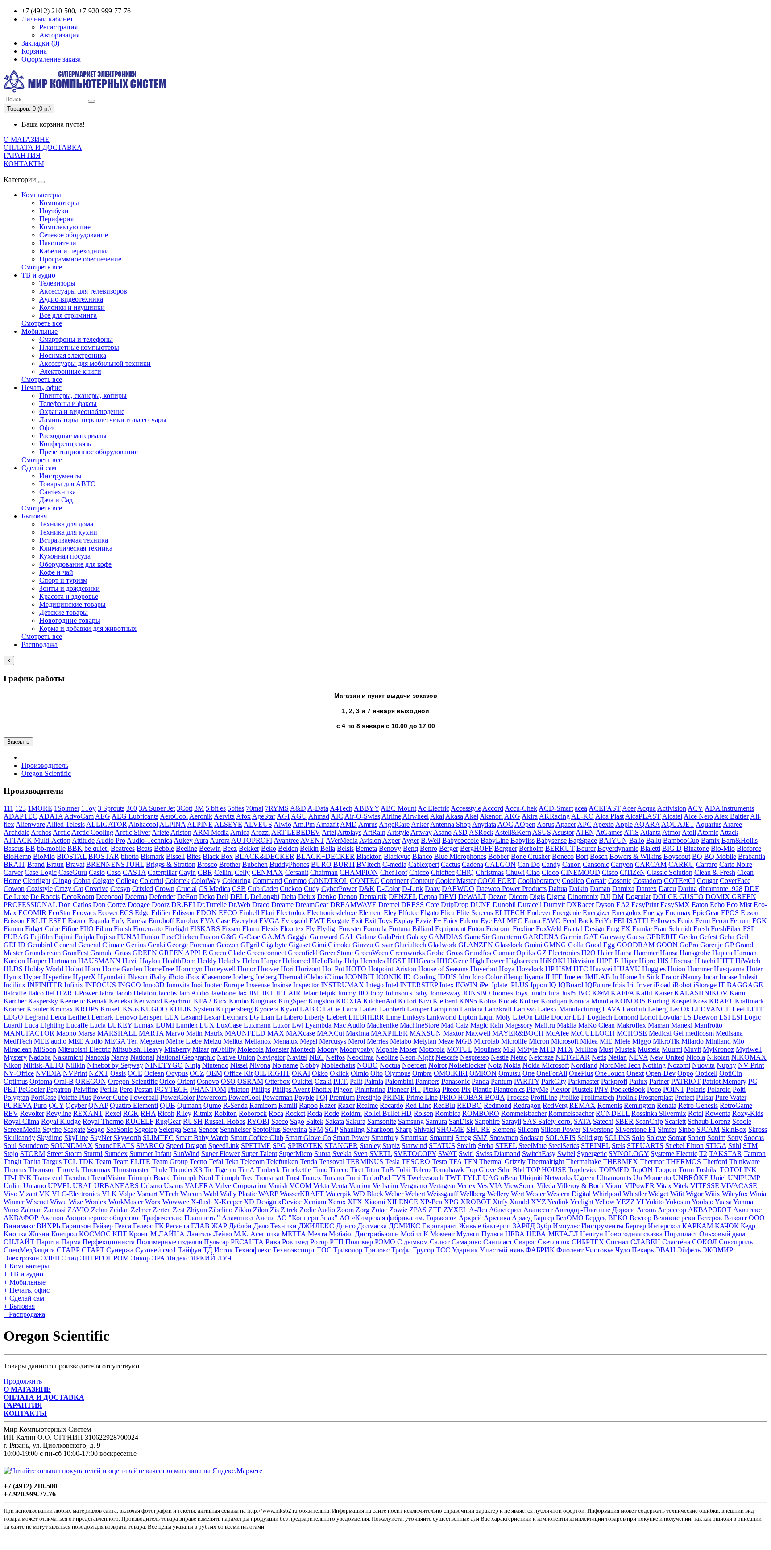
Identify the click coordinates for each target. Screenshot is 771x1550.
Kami (737, 993)
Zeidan (119, 1210)
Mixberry (177, 1049)
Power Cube (110, 1097)
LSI (724, 1017)
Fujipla (84, 937)
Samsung (411, 1121)
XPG (451, 1202)
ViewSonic (519, 1185)
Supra (322, 1153)
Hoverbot (483, 969)
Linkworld (441, 1017)
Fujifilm (41, 937)
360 (131, 808)
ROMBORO (480, 1113)
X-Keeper (228, 1202)
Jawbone (223, 993)
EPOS (730, 912)
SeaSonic (119, 1129)
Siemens (504, 1129)
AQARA (647, 824)
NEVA (638, 1057)
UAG (491, 1177)
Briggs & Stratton (170, 864)
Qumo (212, 1105)
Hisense (682, 961)
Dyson (605, 904)
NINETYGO (164, 1065)
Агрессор (672, 1210)
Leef (738, 1009)
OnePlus (581, 1073)
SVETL (380, 1153)
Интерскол (664, 1226)
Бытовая (34, 516)
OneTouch (610, 1073)
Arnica (239, 832)
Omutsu (509, 1073)
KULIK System (191, 1009)
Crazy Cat (68, 888)
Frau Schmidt (673, 928)
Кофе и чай (56, 572)
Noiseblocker (467, 1065)
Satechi (603, 1121)
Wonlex (96, 1202)
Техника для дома (66, 524)
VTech (168, 1194)
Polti (739, 1089)
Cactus (450, 864)
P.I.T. (340, 1081)
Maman (658, 1025)
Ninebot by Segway (115, 1065)
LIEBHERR (366, 1017)
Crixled (142, 888)
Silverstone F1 (635, 1129)
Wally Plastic (238, 1194)
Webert (415, 1194)
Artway (421, 832)
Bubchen (255, 864)
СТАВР (68, 1250)
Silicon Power (560, 1129)
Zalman (31, 1210)
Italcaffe (15, 993)
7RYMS (277, 808)
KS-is (131, 1009)
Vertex (466, 1185)
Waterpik (338, 1194)
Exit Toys (378, 920)
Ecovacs (84, 912)
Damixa (623, 888)
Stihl (734, 1145)
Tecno (198, 1161)
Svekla (342, 1153)
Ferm (702, 920)
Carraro (706, 864)
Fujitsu (105, 937)
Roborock (253, 1113)
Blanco (422, 856)
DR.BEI (183, 904)
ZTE (435, 1210)
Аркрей (470, 1218)
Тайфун (190, 1250)
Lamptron (444, 1009)
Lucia (98, 1025)
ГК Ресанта (172, 1226)
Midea (589, 1041)
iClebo (313, 977)
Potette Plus (74, 1097)
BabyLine (495, 840)
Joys (521, 993)
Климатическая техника (75, 548)
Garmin (571, 937)
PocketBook (627, 1089)
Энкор (140, 1258)
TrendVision (108, 1177)
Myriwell (749, 1049)
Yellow (605, 1202)
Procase (518, 1097)
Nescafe (446, 1057)
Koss (700, 1001)
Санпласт (497, 1242)
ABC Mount (398, 808)
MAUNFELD (245, 1033)
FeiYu (603, 920)
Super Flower (220, 1153)
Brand (36, 864)
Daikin (578, 888)
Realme (367, 1105)
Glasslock (508, 945)
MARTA (151, 1033)
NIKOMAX (749, 1057)
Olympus (397, 1073)
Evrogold (294, 920)
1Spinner (66, 808)
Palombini (399, 1081)
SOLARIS (560, 1137)
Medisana (729, 1033)
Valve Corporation (241, 1185)
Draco (260, 904)
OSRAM (250, 1081)
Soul (10, 1145)
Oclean (154, 1073)
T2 (703, 1153)
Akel (471, 816)
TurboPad (376, 1177)
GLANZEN (475, 945)
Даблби (240, 1226)
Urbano (151, 1185)
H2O (588, 953)
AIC (337, 816)
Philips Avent (291, 1089)
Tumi (353, 1177)
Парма (71, 1242)
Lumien (187, 1025)
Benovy (390, 848)
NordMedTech (620, 1065)
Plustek (582, 1089)
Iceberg (243, 977)
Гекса (123, 1226)
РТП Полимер (351, 1242)
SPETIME (256, 1145)
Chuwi (515, 872)
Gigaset (299, 945)
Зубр (544, 1226)
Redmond (497, 1105)
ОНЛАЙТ (19, 1242)
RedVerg (555, 1105)
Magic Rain (486, 1025)
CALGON (500, 864)
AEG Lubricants (135, 816)
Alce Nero (698, 816)
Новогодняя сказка (634, 1234)
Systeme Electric (674, 1153)
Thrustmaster (130, 1169)
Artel (329, 832)
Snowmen (503, 1137)
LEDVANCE (711, 1009)
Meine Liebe (184, 1041)
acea (581, 808)
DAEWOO (458, 888)
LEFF (755, 1009)
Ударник (465, 1250)
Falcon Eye (476, 920)
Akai (437, 816)
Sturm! (93, 1153)
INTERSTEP (419, 985)
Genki (156, 945)
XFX (355, 1202)
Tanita (32, 1161)
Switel (566, 1153)
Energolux (626, 912)
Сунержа (119, 1250)
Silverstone (597, 1129)
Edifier (160, 912)
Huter (754, 969)
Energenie (566, 912)
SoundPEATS (114, 1145)
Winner (14, 1202)
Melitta (233, 1041)
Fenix (685, 920)
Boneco (563, 856)
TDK (86, 1161)
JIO (363, 993)
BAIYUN (613, 840)
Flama (251, 928)
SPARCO (150, 1145)
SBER (624, 1121)
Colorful (151, 880)
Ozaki (323, 1081)
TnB (387, 1169)
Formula (375, 928)
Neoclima (360, 1057)
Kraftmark (749, 1001)
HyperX (84, 977)
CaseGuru (72, 872)
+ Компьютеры (26, 1266)
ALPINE (200, 824)
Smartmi (441, 1137)
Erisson (14, 920)
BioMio (44, 856)
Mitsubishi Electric (84, 1049)
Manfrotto (708, 1025)
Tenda (308, 1161)
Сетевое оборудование (73, 235)
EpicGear (705, 912)
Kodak (508, 1001)
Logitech (599, 1017)
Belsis (345, 848)
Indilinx (14, 985)
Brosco (207, 864)
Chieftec (443, 872)
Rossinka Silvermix (658, 1113)
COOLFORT (496, 880)
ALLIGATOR (106, 824)
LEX (172, 1017)
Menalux (285, 1041)
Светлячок (554, 1242)
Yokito (654, 1202)
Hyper (32, 977)
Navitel (297, 1057)
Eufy (118, 920)
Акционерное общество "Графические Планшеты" (143, 1218)
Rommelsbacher (571, 1113)
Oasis (118, 1073)
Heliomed (296, 961)
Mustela (649, 1049)
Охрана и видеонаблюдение (81, 411)
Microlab (486, 1041)
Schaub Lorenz (709, 1121)
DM (618, 896)
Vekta (321, 1185)
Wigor (694, 1194)
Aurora (220, 840)
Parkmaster (583, 1081)
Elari (267, 912)
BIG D (672, 848)
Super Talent (259, 1153)
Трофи (401, 1250)
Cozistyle (39, 888)
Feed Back (578, 920)
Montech (302, 1049)
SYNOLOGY (629, 1153)
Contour (422, 880)
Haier (605, 953)
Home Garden (122, 969)
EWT (317, 920)
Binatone (696, 848)
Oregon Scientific (46, 773)
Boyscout (676, 856)
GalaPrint (391, 937)
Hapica (722, 953)
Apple (624, 824)
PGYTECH (171, 1089)
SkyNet (101, 1137)
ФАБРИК (540, 1250)
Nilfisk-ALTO (43, 1065)
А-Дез (478, 1210)
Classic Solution (669, 872)
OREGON (90, 1081)
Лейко (222, 1234)
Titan (372, 1169)
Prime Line (422, 1097)
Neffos (335, 1057)
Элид (70, 1258)
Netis (599, 1057)
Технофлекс (253, 1250)
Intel (392, 985)
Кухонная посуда (65, 556)
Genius (136, 945)
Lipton (467, 1017)
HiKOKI (552, 961)
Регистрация (58, 27)
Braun (55, 864)
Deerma (136, 896)
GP (729, 945)
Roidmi (351, 1113)
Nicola (695, 1057)
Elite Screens (474, 912)
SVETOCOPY (415, 1153)
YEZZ (625, 1202)
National (142, 1057)
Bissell (175, 856)
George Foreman (191, 945)
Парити (47, 1242)
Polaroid (719, 1089)
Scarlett (675, 1121)
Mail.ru (545, 1025)
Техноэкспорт (294, 1250)
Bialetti (650, 848)
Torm (686, 1169)
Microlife (514, 1041)
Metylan (424, 1041)
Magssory (519, 1025)
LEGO (13, 1017)
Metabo (400, 1041)
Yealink (558, 1202)
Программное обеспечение (80, 259)
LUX (207, 1025)
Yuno (11, 1210)
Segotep (145, 1129)
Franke (642, 928)
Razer (327, 1105)
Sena (190, 1129)
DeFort (187, 896)
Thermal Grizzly (502, 1161)
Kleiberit (445, 1001)
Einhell (249, 912)
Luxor (281, 1025)
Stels (618, 1145)
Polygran (16, 1097)
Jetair (310, 993)
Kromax (61, 1009)
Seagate (74, 1129)
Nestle (500, 1057)
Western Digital (569, 1194)
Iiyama (533, 977)
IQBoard (570, 985)
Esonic (77, 920)
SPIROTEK (305, 1145)
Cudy (311, 888)
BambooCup (681, 840)
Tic (208, 1169)
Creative (96, 888)
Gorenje (711, 945)
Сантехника (57, 492)
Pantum (501, 1081)
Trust (293, 1177)
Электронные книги (70, 371)
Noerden (414, 1065)
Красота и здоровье (68, 596)
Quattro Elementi (134, 1105)
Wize (76, 1202)
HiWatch (747, 961)
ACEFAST (605, 808)
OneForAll (551, 1073)
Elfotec (408, 912)
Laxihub (634, 1009)
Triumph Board (149, 1177)
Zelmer (141, 1210)
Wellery (498, 1194)
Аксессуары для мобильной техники (95, 363)
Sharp (403, 1129)
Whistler (635, 1194)
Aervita (224, 816)
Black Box (218, 856)
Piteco (451, 1089)
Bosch (599, 856)
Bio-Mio (723, 848)
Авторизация (59, 35)
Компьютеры (41, 195)
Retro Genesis (698, 1105)
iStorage (705, 985)
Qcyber (76, 1105)
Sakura (355, 1121)
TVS (399, 1177)
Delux (306, 896)
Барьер (544, 1218)
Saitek (314, 1121)
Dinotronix (583, 896)
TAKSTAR (725, 1153)
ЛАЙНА (171, 1234)
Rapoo (308, 1105)
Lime (393, 1017)
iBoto (176, 977)
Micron (539, 1041)
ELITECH (510, 912)
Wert (517, 1194)
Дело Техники (275, 1226)
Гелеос (143, 1226)
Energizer (596, 912)
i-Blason (136, 977)
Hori (287, 969)
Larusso (525, 1009)
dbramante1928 (720, 888)
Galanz (366, 937)
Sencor (208, 1129)
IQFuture (598, 985)
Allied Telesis (65, 824)
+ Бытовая (19, 1306)
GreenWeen (371, 953)
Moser (408, 1049)
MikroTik (666, 1041)
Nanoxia (97, 1057)
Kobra (488, 1001)
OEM (214, 1073)
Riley (183, 1113)
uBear (509, 1177)
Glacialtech (410, 945)
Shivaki (424, 1129)
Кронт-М (143, 1234)
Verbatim (385, 1185)
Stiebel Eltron (684, 1145)
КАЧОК (727, 1226)
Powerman (277, 1097)
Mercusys (332, 1041)
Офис (47, 427)
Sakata (334, 1121)
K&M (600, 993)
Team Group (170, 1161)
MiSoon (44, 1049)
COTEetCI (679, 880)
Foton (476, 928)
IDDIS (447, 977)
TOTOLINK (738, 1169)
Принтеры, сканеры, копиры (83, 395)
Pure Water (730, 1097)
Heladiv (229, 961)
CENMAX (267, 872)
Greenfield (303, 953)
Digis (537, 896)
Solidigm (590, 1137)
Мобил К (414, 1234)
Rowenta (717, 1113)
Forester (350, 928)
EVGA (269, 920)
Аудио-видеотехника (71, 299)
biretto (130, 856)
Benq (410, 848)
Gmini (533, 945)
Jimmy (346, 993)
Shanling (352, 1129)
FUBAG (16, 937)
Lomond (626, 1017)
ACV (695, 808)
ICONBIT (359, 977)
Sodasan (531, 1137)
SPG (279, 1145)
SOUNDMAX (71, 1145)
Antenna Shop (450, 824)
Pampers (427, 1081)
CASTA (134, 872)
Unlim (12, 1185)
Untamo (34, 1185)
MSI (509, 1049)
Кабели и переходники (74, 251)
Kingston (321, 1001)
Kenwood (148, 1001)
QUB (167, 1105)
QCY (56, 1105)
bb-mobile (51, 848)
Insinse (281, 985)
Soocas (754, 1137)
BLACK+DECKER (325, 856)
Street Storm (64, 1153)
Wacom (191, 1194)
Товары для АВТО (67, 484)
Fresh (701, 928)
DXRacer (580, 904)
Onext (635, 1073)
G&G (229, 937)
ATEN (585, 832)
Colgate (103, 880)
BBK (75, 848)
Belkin (309, 848)
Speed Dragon (186, 1145)
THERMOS (683, 1161)
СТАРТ (93, 1250)
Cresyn (120, 888)
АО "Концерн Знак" (307, 1218)
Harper (36, 961)
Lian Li (271, 1017)
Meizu (212, 1041)
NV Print (751, 1065)
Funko (150, 937)
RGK (131, 1113)
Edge (142, 912)
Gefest (708, 937)
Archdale (16, 832)
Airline (391, 816)
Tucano (333, 1177)
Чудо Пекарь (634, 1250)
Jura (554, 993)
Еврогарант (439, 1226)
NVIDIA (48, 1073)
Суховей (148, 1250)
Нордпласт (680, 1234)
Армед (522, 1218)
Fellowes (663, 920)
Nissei (239, 1065)
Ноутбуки (54, 211)
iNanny (690, 977)
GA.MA (274, 937)
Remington (639, 1105)
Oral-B (64, 1081)
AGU (299, 816)
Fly (310, 928)
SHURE (478, 1129)
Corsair (596, 880)
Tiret (356, 1169)
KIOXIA (348, 1001)
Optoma (40, 1081)
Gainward (324, 937)
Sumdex (116, 1153)
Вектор (640, 1218)
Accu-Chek (521, 808)
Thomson (41, 1169)
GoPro (689, 945)
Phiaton (238, 1089)
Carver (13, 872)
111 (8, 808)
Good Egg (600, 945)
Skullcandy (19, 1137)
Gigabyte (274, 945)
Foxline (523, 928)
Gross (454, 953)
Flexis (269, 928)
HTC (580, 969)
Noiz (495, 1065)
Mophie (387, 1049)
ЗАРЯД (524, 1226)
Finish (122, 928)
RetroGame (736, 1105)
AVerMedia (342, 840)
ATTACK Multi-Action (37, 840)
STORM (32, 1153)
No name (285, 1065)
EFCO (228, 912)
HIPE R (608, 961)
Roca (276, 1113)
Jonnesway (445, 993)
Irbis (619, 985)
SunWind (186, 1153)
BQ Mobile (720, 856)
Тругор (423, 1250)
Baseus (14, 848)
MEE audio (50, 1041)
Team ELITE (131, 1161)
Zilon (260, 1210)
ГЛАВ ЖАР (209, 1226)
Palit (356, 1081)
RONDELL (613, 1113)
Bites (194, 856)
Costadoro (647, 880)
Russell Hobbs (224, 1121)
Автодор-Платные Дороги (595, 1210)
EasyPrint (645, 904)
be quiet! (96, 848)
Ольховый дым (722, 1234)
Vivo (10, 1194)
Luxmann (257, 1025)
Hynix (12, 977)
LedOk (680, 1009)
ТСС (443, 1250)
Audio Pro (110, 840)
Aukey (183, 840)
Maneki (681, 1025)
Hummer (699, 969)
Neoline (387, 1057)
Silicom (528, 1129)
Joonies (502, 993)
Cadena (472, 864)
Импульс (566, 1226)
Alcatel (672, 816)
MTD (547, 1049)
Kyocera (266, 1009)
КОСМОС (95, 1234)
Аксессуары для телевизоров (83, 291)
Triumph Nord (193, 1177)
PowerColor (177, 1097)
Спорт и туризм (63, 580)
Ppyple (304, 1097)
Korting (658, 1001)
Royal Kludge (61, 1121)
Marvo (175, 1033)
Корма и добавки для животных (88, 628)
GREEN (145, 953)
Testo (439, 1161)
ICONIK (389, 977)
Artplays (349, 832)
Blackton (369, 856)
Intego (375, 985)
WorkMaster (125, 1202)
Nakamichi (68, 1057)
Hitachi (705, 961)
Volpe (127, 1194)
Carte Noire (735, 864)
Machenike (382, 1025)
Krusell (110, 1009)
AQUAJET (677, 824)
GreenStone (336, 953)
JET (268, 993)
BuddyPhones (289, 864)
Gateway (612, 937)
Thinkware (744, 1161)
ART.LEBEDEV (295, 832)
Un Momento (652, 1177)
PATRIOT (686, 1081)
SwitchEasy (538, 1153)
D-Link (412, 888)
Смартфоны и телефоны (76, 339)
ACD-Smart (556, 808)
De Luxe (16, 896)
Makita (566, 1025)
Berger (448, 848)
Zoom (345, 1210)
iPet (484, 985)
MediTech (18, 1041)
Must (606, 1049)
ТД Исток (218, 1250)
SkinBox (733, 1129)
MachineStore (419, 1025)
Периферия (56, 219)
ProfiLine (544, 1097)
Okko (320, 1073)
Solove (656, 1137)
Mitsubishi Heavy (137, 1049)
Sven (360, 1153)
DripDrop (454, 904)
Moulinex (487, 1049)
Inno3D (154, 985)
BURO (321, 864)
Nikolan (718, 1057)
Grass (123, 953)
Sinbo (686, 1129)
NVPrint (75, 1073)
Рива (272, 1242)
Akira (530, 816)
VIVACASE (739, 1185)
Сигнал (617, 1242)
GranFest (75, 953)
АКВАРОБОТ (709, 1210)
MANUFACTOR (29, 1033)
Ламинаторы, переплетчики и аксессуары (102, 419)
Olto (376, 1073)
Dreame (282, 904)
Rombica (447, 1113)
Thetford (715, 1161)
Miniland (718, 1041)
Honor (246, 969)
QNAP (98, 1105)
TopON (642, 1169)
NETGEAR (572, 1057)
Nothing (654, 1065)
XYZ (538, 1202)
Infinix (73, 985)
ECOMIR (32, 912)
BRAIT (14, 864)
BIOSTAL (72, 856)
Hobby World (44, 969)
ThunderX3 (185, 1169)
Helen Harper (261, 961)
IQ (552, 985)
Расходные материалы (73, 435)
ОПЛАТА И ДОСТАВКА (43, 147)
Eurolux (187, 920)
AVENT (312, 840)
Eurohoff (161, 920)
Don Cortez (109, 904)
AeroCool (174, 816)
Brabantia (751, 856)
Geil (742, 937)
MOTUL (459, 1049)
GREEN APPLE (183, 953)
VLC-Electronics (76, 1194)
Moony (327, 1049)
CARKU (681, 864)
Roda (314, 1113)
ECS (126, 912)
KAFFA (622, 993)
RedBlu (444, 1105)
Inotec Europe (224, 985)
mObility (223, 1049)
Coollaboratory (539, 880)
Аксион (52, 1218)
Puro (40, 1105)
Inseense (258, 985)
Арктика (497, 1218)
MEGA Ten (121, 1041)
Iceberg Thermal (279, 977)
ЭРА (158, 1258)
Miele (622, 1041)
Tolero (421, 1169)
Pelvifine (85, 1089)
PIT (415, 1089)
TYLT (472, 1177)
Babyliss (522, 840)
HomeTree (159, 969)
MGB (464, 1041)
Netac (518, 1057)
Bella (327, 848)
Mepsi (308, 1041)
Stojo (11, 1153)
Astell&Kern (513, 832)
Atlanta (650, 832)
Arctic (61, 832)
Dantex (646, 888)
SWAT (447, 1153)
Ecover (108, 912)
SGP (331, 1129)
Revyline (58, 1113)
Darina (687, 888)
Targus (52, 1161)
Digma (556, 896)
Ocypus (177, 1073)
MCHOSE (632, 1033)
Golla (576, 945)
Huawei (601, 969)
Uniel (718, 1177)
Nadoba (40, 1057)
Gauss (635, 937)
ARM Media (211, 832)
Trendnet (76, 1177)
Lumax (144, 1025)
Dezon (497, 896)
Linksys (413, 1017)
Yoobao (702, 1202)
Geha (726, 937)
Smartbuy (384, 1137)
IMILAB (597, 977)
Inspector (306, 985)
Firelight (176, 928)
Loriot (648, 1017)
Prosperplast (655, 1097)
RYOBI (258, 1121)
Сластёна (676, 1242)
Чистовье (599, 1250)
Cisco (610, 872)
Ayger (410, 840)
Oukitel (302, 1081)
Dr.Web (239, 904)
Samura (436, 1121)
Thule (159, 1169)
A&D (298, 808)
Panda (480, 1081)
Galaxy (416, 937)
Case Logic (41, 872)
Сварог (525, 1242)
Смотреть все (41, 267)
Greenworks (407, 953)
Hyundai (110, 977)
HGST (396, 961)
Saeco (279, 1121)
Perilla (109, 1089)
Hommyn (189, 969)
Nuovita (703, 1065)
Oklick (339, 1073)
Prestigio (368, 1097)
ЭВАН (665, 1250)
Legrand (37, 1017)
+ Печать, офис (27, 1290)
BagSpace (582, 840)
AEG (102, 816)
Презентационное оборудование (88, 452)
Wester (535, 1194)
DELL (239, 896)
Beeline (186, 848)
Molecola (250, 1049)
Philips (260, 1089)
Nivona (259, 1065)
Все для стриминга (68, 315)
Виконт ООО (744, 1218)
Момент (442, 1234)
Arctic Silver (132, 832)
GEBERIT (661, 937)
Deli (222, 896)
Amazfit (327, 824)
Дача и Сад (56, 500)
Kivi (425, 1001)
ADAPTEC (20, 816)
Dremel (388, 904)
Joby (376, 993)
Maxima (357, 1033)
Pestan (143, 1089)
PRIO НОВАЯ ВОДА (472, 1097)
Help (351, 961)
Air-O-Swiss (362, 816)
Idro (464, 977)
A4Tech (341, 808)
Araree (732, 824)
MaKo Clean (596, 1025)
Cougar (707, 880)
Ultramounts (614, 1177)
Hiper (629, 961)
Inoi (197, 985)
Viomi (614, 1185)
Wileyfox (735, 1194)
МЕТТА (294, 1234)
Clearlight (36, 880)
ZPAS (418, 1210)
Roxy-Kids (747, 1113)
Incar (710, 977)
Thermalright (545, 1161)
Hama (623, 953)
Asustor (563, 832)
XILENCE (402, 1202)
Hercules (372, 961)
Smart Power (351, 1137)
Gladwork (442, 945)
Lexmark (235, 1017)
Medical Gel (666, 1033)
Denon (347, 896)
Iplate (499, 985)
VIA (495, 1185)
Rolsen (423, 1113)
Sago (297, 1121)
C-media (394, 864)
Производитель (44, 765)
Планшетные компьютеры (79, 347)
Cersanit (296, 872)
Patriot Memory (724, 1081)
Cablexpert (423, 864)
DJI (605, 896)
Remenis (609, 1105)
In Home (624, 977)
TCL (70, 1161)
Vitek (680, 1185)
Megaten (152, 1041)
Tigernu (225, 1169)
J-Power (85, 993)
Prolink (626, 1097)
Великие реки (674, 1218)
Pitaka (431, 1089)
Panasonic (455, 1081)
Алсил (265, 1218)
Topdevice (582, 1169)
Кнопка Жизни (27, 1234)
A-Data (317, 808)
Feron (720, 920)
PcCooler (31, 1089)
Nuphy (726, 1065)
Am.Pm (304, 824)
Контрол (64, 1234)
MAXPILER (389, 1033)
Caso (114, 872)
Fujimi (63, 937)
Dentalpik (373, 896)
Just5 (568, 993)
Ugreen (584, 1177)
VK (44, 1194)
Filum (103, 928)
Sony (734, 1137)
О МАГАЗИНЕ (27, 139)
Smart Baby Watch (201, 1137)
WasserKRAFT (302, 1194)
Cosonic (619, 880)
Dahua (557, 888)
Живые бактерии (485, 1226)
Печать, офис (41, 387)
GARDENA (541, 937)
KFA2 (202, 1001)
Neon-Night (417, 1057)
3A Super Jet (157, 808)
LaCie (331, 1009)
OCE (135, 1073)
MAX (275, 1033)
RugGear (168, 1121)
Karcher (15, 1001)
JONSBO (476, 993)
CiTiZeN (632, 872)
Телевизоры (57, 283)
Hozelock (529, 969)
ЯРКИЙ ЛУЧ (211, 1258)
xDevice (290, 1202)
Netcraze (541, 1057)
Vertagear (442, 1185)
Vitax (664, 1185)
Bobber (498, 856)
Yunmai (744, 1202)
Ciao (533, 872)
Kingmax (263, 1001)
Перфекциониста (109, 1242)
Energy (653, 912)
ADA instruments (729, 808)
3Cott (184, 808)
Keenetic (72, 1001)
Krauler (37, 1009)
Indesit (748, 977)
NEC (316, 1057)
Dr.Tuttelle (212, 904)
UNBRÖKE (691, 1177)
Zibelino (220, 1210)
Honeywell (220, 969)
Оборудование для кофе (75, 564)
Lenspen (151, 1017)
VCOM (300, 1185)
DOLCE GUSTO (678, 896)
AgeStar (263, 816)
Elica (447, 912)
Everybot (244, 920)
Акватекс (747, 1210)
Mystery (15, 1057)
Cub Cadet (263, 888)
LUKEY (120, 1025)
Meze (446, 1041)
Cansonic (596, 864)
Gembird (39, 945)
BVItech (368, 864)
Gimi (319, 945)
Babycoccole (460, 840)
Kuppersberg (234, 1009)
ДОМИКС (404, 1226)
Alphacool (143, 824)
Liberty (314, 1017)
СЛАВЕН (645, 1242)
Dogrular (638, 896)
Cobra (82, 880)
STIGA (715, 1145)
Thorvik (68, 1169)
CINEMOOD (580, 872)
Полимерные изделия (169, 1242)
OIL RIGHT (272, 1073)
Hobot (74, 969)
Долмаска (372, 1226)
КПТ (119, 1234)
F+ (437, 920)
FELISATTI (630, 920)
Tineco (338, 1169)
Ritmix (202, 1113)
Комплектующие (65, 227)
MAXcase (300, 1033)
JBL (254, 993)
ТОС (324, 1250)
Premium (342, 1097)
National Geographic (185, 1057)
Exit (357, 920)
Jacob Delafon (136, 993)
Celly (242, 872)
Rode (331, 1113)
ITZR (64, 993)
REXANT (88, 1113)
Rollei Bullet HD (388, 1113)
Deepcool (109, 896)
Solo (638, 1137)
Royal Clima (21, 1121)
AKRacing (554, 816)
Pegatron (58, 1089)
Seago (95, 1129)
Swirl (466, 1153)
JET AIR (288, 993)
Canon (571, 864)
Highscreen (522, 961)
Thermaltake (583, 1161)
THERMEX (620, 1161)
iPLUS (519, 985)
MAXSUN (425, 1033)
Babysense (551, 840)
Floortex (292, 928)
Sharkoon (380, 1129)
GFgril (249, 945)
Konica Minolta (591, 1001)
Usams (173, 1185)
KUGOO (154, 1009)
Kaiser (663, 993)
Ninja (192, 1065)
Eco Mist (739, 904)
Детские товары (63, 612)
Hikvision (581, 961)
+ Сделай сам (24, 1298)
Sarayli (511, 1121)
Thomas (15, 1169)
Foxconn (498, 928)
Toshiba (707, 1169)
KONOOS (630, 1001)
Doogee (139, 904)
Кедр (748, 1226)
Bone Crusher (530, 856)
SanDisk (461, 1121)
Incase (728, 977)
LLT (578, 1017)
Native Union (236, 1057)
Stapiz (391, 1145)
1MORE (40, 808)
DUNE (480, 904)
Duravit (554, 904)
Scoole (741, 1121)
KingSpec (292, 1001)
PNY (601, 1089)
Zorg (362, 1210)
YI (640, 1202)
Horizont (307, 969)
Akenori (491, 816)
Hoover (268, 969)
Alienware (30, 824)
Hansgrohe (695, 953)
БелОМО (570, 1218)
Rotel (695, 1113)
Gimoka (339, 945)
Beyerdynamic (617, 848)
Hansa (669, 953)
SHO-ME (450, 1129)
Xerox (337, 1202)
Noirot (437, 1065)
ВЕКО (618, 1218)
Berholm (531, 848)
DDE (751, 888)
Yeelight (581, 1202)
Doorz (161, 904)
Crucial (186, 888)
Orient (186, 1081)
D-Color (388, 888)
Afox (243, 816)
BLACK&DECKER (264, 856)
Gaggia (297, 937)
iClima (333, 977)
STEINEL (595, 1145)
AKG (512, 816)
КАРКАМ (697, 1226)
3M (199, 808)
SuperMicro (295, 1153)
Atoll (689, 832)
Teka (232, 1161)
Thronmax (96, 1169)
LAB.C (310, 1009)
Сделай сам (38, 468)
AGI (283, 816)
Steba (485, 1145)
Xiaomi (374, 1202)
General (65, 945)
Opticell (706, 1073)
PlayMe (537, 1089)
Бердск (595, 1218)
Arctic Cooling (92, 832)
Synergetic (592, 1153)
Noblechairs (338, 1065)
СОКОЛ (704, 1242)
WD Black (368, 1194)
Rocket (295, 1113)
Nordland (584, 1065)
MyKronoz (718, 1049)
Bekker (249, 848)
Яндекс (178, 1258)
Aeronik (200, 816)
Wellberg (472, 1194)
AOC (505, 824)
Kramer (14, 1009)
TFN (470, 1161)
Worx (153, 1202)
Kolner (529, 1001)
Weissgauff (442, 1194)
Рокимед (295, 1242)
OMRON (483, 1073)
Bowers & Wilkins (635, 856)
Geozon (227, 945)
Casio (97, 872)
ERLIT (36, 920)
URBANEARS (116, 1185)
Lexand (191, 1017)
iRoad (662, 985)
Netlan (617, 1057)
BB (30, 848)
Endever (539, 912)
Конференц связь (65, 444)
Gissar (384, 945)
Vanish (278, 1185)
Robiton (225, 1113)
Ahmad (318, 816)
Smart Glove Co (308, 1137)
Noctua (390, 1065)
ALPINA (172, 824)
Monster (277, 1049)
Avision (370, 840)
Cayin (187, 872)
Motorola (432, 1049)
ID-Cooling (419, 977)
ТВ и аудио (38, 275)
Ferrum (740, 920)
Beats (144, 848)
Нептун (591, 1234)
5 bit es (216, 808)
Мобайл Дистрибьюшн (364, 1234)
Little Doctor (553, 1017)
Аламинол (237, 1218)
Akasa (454, 816)
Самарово (466, 1242)
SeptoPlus (267, 1129)
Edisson (183, 912)
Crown (164, 888)
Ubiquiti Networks (545, 1177)
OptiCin (730, 1073)
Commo (295, 880)
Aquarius (708, 824)
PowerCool (244, 1097)
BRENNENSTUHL (115, 864)
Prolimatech (597, 1097)
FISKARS (205, 928)
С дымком (412, 1242)
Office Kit (238, 1073)
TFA (455, 1161)
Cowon (14, 888)
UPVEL (59, 1185)
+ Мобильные (25, 1282)
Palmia (373, 1081)
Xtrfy (500, 1202)
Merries (377, 1041)
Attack (729, 832)
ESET (57, 920)
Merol (356, 1041)
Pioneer (398, 1089)
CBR (205, 872)
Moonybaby (357, 1049)
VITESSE (704, 1185)
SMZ (480, 1137)
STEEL (506, 1145)
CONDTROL (328, 880)
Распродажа (39, 644)
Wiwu (58, 1202)
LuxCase (229, 1025)
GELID (14, 945)
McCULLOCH (593, 1033)
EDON (206, 912)
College (127, 880)
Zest (179, 1210)
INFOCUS (100, 985)
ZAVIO (78, 1210)
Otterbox (277, 1081)
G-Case (249, 937)
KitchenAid (379, 1001)
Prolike (569, 1097)
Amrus (367, 824)
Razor (346, 1105)
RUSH (193, 1121)
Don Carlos (74, 904)
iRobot (682, 985)
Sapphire (487, 1121)
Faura (532, 920)
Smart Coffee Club (256, 1137)
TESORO (416, 1161)
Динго (346, 1226)
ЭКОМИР (717, 1250)
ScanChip (649, 1121)
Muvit (692, 1049)
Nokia (512, 1065)
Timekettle (296, 1169)
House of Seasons (443, 969)
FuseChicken (179, 937)
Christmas (490, 872)
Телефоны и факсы (68, 403)
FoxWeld (549, 928)
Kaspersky (43, 1001)
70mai (254, 808)
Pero (126, 1089)
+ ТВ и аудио (23, 1274)
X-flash (201, 1202)
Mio (738, 1041)
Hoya (506, 969)
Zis (274, 1210)
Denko (326, 896)
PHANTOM (208, 1089)
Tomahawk (448, 1169)
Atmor (671, 832)
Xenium (314, 1202)
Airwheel (415, 816)
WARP (268, 1194)
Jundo (537, 993)
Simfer (667, 1129)
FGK (759, 920)
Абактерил (505, 1210)
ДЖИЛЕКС (316, 1226)
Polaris (695, 1089)
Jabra (106, 993)
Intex (446, 985)
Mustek (625, 1049)
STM (750, 1145)
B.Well (430, 840)
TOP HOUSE (546, 1169)
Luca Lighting (44, 1025)
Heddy (206, 961)
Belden (288, 848)
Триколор (347, 1250)
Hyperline (57, 977)
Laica (350, 1009)
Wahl (210, 1194)
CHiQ (465, 872)
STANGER (341, 1145)
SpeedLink (223, 1145)
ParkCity (553, 1081)
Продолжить (23, 1381)
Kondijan (554, 1001)
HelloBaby (327, 961)
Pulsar (704, 1097)
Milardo (692, 1041)
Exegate (338, 920)
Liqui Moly (495, 1017)
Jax (242, 993)
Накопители (57, 243)
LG (254, 1017)
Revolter (32, 1113)
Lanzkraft (498, 1009)
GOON (667, 945)
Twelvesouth (425, 1177)
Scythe (52, 1129)
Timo (320, 1169)
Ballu (653, 840)
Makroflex (631, 1025)
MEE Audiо (85, 1041)
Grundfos (477, 953)
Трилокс (377, 1250)
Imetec (573, 977)
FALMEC (507, 920)
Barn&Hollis (739, 840)
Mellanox (258, 1041)
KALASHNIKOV (701, 993)
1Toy (88, 808)
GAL (347, 937)
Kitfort (407, 1001)
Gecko (688, 937)
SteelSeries (563, 1145)
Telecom (252, 1161)
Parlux (638, 1081)
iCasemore (216, 977)
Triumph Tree (234, 1177)
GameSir (476, 937)
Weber (394, 1194)
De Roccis (45, 896)
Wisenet (37, 1202)
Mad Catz (454, 1025)
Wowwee (175, 1202)
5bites (236, 808)
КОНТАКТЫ (24, 163)
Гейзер (103, 1226)
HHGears (421, 961)
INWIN (466, 985)
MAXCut (330, 1033)
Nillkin (75, 1065)
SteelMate (532, 1145)
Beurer (586, 848)
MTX (565, 1049)
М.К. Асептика (257, 1234)
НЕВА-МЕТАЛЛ (552, 1234)
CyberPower (339, 888)
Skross (757, 1129)
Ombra (422, 1073)
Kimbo (239, 1001)
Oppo (685, 1073)
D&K (367, 888)
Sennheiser (235, 1129)
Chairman (324, 872)
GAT (591, 937)
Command (267, 880)
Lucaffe (77, 1025)
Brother (229, 864)
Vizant (28, 1194)
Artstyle (398, 832)
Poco (654, 1089)
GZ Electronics (558, 953)
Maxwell (477, 1033)
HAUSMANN (99, 961)
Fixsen (231, 928)
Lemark (102, 1017)
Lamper (418, 1009)
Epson (750, 912)
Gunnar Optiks (514, 953)
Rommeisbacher (524, 1113)
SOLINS (617, 1137)
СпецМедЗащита (29, 1250)
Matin (194, 1033)
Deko (207, 896)
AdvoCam (79, 816)
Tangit (12, 1161)
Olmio (360, 1073)
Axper (391, 840)
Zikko (242, 1210)
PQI (321, 1097)
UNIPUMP (744, 1177)
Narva (119, 1057)
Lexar (212, 1017)
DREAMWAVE (353, 904)
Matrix (213, 1033)
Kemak (97, 1001)
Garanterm (506, 937)
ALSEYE (228, 824)
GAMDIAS (446, 937)
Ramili (287, 1105)
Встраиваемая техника (73, 540)
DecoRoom (78, 896)
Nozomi (678, 1065)
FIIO (87, 928)
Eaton (700, 904)
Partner (659, 1081)
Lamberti (392, 1009)
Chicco (419, 872)
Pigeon (343, 1089)
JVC (583, 993)
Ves (482, 1185)
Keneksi (120, 1001)
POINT (673, 1089)
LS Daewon (700, 1017)
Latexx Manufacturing (569, 1009)
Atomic (707, 832)
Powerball (144, 1097)
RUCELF (139, 1121)
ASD (460, 832)
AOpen (524, 824)
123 (20, 808)
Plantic (482, 1089)
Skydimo (49, 1137)
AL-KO (582, 816)
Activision (671, 808)
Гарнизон (76, 1226)
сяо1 (169, 1250)
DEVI (447, 896)
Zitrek (289, 1210)
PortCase (43, 1097)
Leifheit (79, 1017)
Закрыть (18, 741)
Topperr (666, 1169)
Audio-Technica (149, 840)
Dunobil (504, 904)
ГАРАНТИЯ (22, 155)
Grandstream (43, 953)
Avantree (286, 840)
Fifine (70, 928)
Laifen (369, 1009)
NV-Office (19, 1073)
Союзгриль (736, 1242)
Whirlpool (607, 1194)
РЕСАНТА (247, 1242)
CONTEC (364, 880)
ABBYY (366, 808)
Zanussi (55, 1210)
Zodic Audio (317, 1210)
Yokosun (677, 1202)
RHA (148, 1113)
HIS (663, 961)
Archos (41, 832)
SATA (582, 1121)
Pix (466, 1089)
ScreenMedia (22, 1129)
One (528, 1073)
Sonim (716, 1137)
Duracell (530, 904)
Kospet (681, 1001)
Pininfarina (370, 1089)
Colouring (236, 880)
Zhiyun (197, 1210)
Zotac (379, 1210)
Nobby (309, 1065)
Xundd (519, 1202)
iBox (192, 977)
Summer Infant (150, 1153)
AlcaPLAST (643, 816)
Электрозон (21, 1258)
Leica (58, 1017)
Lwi (297, 1025)
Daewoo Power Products (511, 888)
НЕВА (515, 1234)
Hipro (647, 961)
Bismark (152, 856)
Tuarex (311, 1177)
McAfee (557, 1033)
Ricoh (166, 1113)
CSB (239, 888)
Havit (130, 961)
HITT (725, 961)
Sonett (696, 1137)
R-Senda (235, 1105)
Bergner (505, 848)
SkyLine (76, 1137)
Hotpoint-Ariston (392, 969)
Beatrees (123, 848)
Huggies (654, 969)
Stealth (466, 1145)
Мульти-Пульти (479, 1234)
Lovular (670, 1017)
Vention (360, 1185)
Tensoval (331, 1161)
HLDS (13, 969)
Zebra (99, 1210)
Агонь (646, 1210)
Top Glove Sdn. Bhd (495, 1169)
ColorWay (205, 880)
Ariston (180, 832)
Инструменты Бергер (613, 1226)
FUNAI (128, 937)
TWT (453, 1177)
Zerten (162, 1210)
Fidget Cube (42, 928)
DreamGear (311, 904)
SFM (316, 1129)
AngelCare (394, 824)
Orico (167, 1081)
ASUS (541, 832)
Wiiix (712, 1194)
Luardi (13, 1025)
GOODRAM (636, 945)
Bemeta (366, 848)
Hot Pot (333, 969)
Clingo (61, 880)
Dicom (518, 896)
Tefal (216, 1161)
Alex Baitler (731, 816)
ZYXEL (455, 1210)
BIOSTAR (103, 856)
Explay (404, 920)
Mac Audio (349, 1025)
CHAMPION (359, 872)
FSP (748, 928)
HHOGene (452, 961)
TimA (246, 1169)
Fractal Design (584, 928)
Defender (162, 896)
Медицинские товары (72, 604)
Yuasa (723, 1202)
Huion (676, 969)
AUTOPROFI (251, 840)
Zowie (398, 1210)
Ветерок (709, 1218)
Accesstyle (466, 808)
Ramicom (263, 1105)
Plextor (560, 1089)
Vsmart (147, 1194)
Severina (294, 1129)
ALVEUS (258, 824)
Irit (631, 985)
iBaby (157, 977)
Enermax (678, 912)
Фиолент (570, 1250)
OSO (228, 1081)
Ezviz (423, 920)
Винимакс (19, 1226)
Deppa (428, 896)
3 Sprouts (111, 808)
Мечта (317, 1234)
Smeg (463, 1137)
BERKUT (560, 848)
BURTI (344, 864)
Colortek (177, 880)
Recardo (391, 1105)
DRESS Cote (420, 904)
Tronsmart (269, 1177)
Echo (717, 904)
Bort (582, 856)
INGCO (129, 985)
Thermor (652, 1161)
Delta (288, 896)
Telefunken (282, 1161)
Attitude (83, 840)
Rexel (113, 1113)
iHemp (512, 977)
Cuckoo (291, 888)
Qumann (189, 1105)
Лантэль (199, 1234)
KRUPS (87, 1009)
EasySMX (675, 904)
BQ (697, 856)
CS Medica (214, 888)
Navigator (271, 1057)
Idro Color (487, 977)
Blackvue (397, 856)
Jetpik (327, 993)
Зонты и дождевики (69, 588)
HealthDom (178, 961)
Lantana (471, 1009)
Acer (629, 808)
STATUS (442, 1145)
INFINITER (44, 985)
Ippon (539, 985)
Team (103, 1161)
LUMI (165, 1025)
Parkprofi (614, 1081)
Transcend (47, 1177)
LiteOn (523, 1017)
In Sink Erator (659, 977)
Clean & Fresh (714, 872)
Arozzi (260, 832)
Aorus (545, 824)
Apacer (565, 824)
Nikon (12, 1065)
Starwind (414, 1145)
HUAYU (627, 969)
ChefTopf (393, 872)
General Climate (101, 945)
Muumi (672, 1049)
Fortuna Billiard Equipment (427, 928)
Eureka (137, 920)
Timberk (268, 1169)
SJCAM (708, 1129)
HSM (564, 969)
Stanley (370, 1145)
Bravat (75, 864)
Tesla (392, 1161)
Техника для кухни (68, 532)
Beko (268, 848)
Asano (442, 832)
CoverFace (735, 880)
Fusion (209, 937)
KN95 (468, 1001)
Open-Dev (661, 1073)
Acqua (646, 808)
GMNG (555, 945)
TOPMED (614, 1169)
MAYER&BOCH (518, 1033)
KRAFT (721, 1001)
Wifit (677, 1194)
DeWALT (472, 896)
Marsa (86, 1033)
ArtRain (374, 832)
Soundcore (33, 1145)
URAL (82, 1185)
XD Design (260, 1202)
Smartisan (414, 1137)
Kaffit (644, 993)
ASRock (481, 832)
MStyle (527, 1049)
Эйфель (689, 1250)
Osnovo (208, 1081)
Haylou (150, 961)
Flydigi (327, 928)
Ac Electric (433, 808)
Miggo (641, 1041)
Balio (636, 840)
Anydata (484, 824)
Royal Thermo (103, 1121)
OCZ (197, 1073)
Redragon (527, 1105)
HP (549, 969)
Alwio (282, 824)
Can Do (529, 864)
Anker (420, 824)
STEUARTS (645, 1145)
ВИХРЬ (48, 1226)
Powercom (211, 1097)
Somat (677, 1137)
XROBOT (475, 1202)
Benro (428, 848)
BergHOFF (476, 848)
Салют (440, 1242)
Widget (658, 1194)
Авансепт (538, 1210)
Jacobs (167, 993)
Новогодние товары (69, 620)
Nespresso (474, 1057)
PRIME (394, 1097)
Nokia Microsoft (545, 1065)
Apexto (603, 824)
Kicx (220, 1001)
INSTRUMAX (342, 985)
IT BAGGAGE (740, 985)
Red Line (418, 1105)
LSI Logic (746, 1017)
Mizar (200, 1049)
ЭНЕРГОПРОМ (104, 1258)
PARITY (526, 1081)
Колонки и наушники (72, 307)
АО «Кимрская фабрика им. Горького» (398, 1218)
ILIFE (554, 977)
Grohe (435, 953)
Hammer (646, 953)
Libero (293, 1017)
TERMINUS (364, 1161)
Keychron (178, 1001)
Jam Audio (193, 993)
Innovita (178, 985)
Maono (66, 1033)
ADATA (51, 816)
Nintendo (215, 1065)
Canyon (622, 864)
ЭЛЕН (50, 1258)
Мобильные (39, 331)
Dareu (667, 888)
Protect (684, 1097)
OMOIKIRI (451, 1073)
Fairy (450, 920)
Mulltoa (586, 1049)
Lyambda (318, 1025)
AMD (348, 824)
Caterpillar (162, 872)
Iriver (644, 985)
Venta (339, 1185)
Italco (36, 993)
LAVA (611, 1009)
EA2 (623, 904)
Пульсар (216, 1242)
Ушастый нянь (502, 1250)
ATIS (631, 832)
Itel (50, 993)
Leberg (658, 1009)
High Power (487, 961)
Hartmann (62, 961)
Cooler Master (455, 880)
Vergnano (413, 1185)
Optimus (16, 1081)
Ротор (319, 1242)
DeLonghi (264, 896)
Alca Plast (609, 816)
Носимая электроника (72, 355)
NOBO (367, 1065)
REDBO (469, 1105)
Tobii (403, 1169)
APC (584, 824)
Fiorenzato (148, 928)
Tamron (755, 1153)
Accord (492, 808)
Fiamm (13, 928)
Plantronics (509, 1089)
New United (667, 1057)
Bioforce (749, 848)
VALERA (199, 1185)
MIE (606, 1041)
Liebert (337, 1017)
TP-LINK (18, 1177)
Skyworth (127, 1137)
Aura (201, 840)
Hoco (92, 969)
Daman (600, 888)
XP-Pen (431, 1202)
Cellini (223, 872)
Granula (101, 953)
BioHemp (17, 856)
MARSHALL (117, 1033)
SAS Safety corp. (547, 1121)
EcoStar (59, 912)
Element (370, 912)
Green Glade (227, 953)
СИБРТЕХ (588, 1242)
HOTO (356, 969)
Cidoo (550, 872)
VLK (109, 1194)
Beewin (210, 848)
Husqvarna (729, 969)
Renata (666, 1105)
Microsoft (564, 1041)
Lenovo (126, 1017)
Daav (432, 888)
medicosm (699, 1033)
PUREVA (18, 1105)
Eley (390, 912)
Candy (551, 864)
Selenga (170, 1129)
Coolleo (573, 880)
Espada (99, 920)
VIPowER (640, 1185)
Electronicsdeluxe (332, 912)
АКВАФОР (21, 1218)
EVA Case (215, 920)
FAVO (551, 920)
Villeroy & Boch (580, 1185)
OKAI (301, 1073)
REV (11, 1113)
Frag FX (618, 928)
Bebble (164, 848)
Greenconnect (266, 953)
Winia (758, 1194)
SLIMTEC (158, 1137)
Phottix (321, 1089)
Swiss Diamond (498, 1153)
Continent (395, 880)
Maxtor (453, 1033)
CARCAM (651, 864)
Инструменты (60, 476)
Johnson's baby (406, 993)
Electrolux (290, 912)
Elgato (429, 912)
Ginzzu (362, 945)
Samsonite (381, 1121)
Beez (230, 848)
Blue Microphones (460, 856)
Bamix (710, 840)
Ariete (160, 832)
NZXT (98, 1073)
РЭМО (385, 1242)
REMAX (582, 1105)
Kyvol (289, 1009)
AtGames (609, 832)
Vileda (546, 1185)
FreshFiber (726, 928)
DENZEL (403, 896)
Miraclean (18, 1049)
